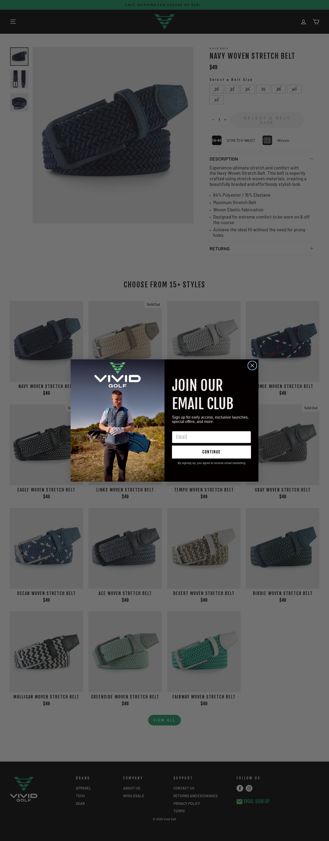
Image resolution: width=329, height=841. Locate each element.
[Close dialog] (252, 365)
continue (211, 452)
